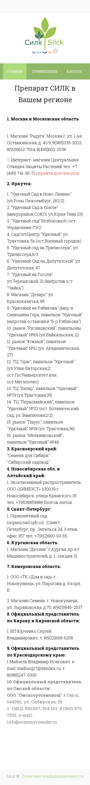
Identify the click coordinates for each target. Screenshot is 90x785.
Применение (45, 71)
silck (49, 35)
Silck (11, 776)
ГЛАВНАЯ (14, 71)
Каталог (74, 71)
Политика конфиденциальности (53, 776)
